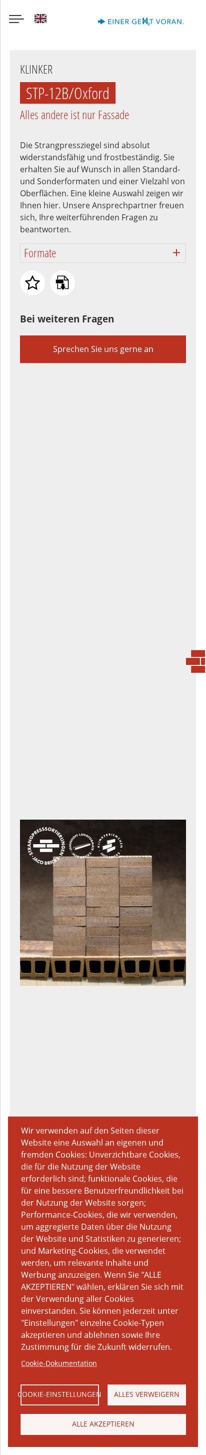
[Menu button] (17, 20)
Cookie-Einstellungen (59, 1394)
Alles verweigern (147, 1394)
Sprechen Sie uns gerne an (103, 348)
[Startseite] (154, 20)
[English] (40, 20)
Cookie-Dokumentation (59, 1363)
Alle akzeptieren (103, 1423)
